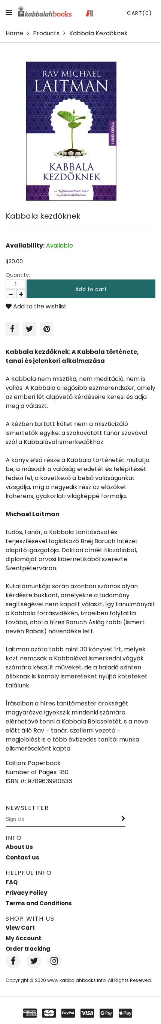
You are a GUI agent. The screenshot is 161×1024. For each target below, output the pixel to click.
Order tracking (28, 949)
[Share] (12, 329)
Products (46, 33)
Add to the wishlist (39, 306)
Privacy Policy (26, 893)
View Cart (20, 928)
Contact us (22, 857)
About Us (19, 847)
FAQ (12, 882)
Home (14, 33)
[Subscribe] (123, 819)
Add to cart (91, 289)
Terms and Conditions (39, 903)
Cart (139, 13)
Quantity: (18, 275)
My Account (23, 938)
